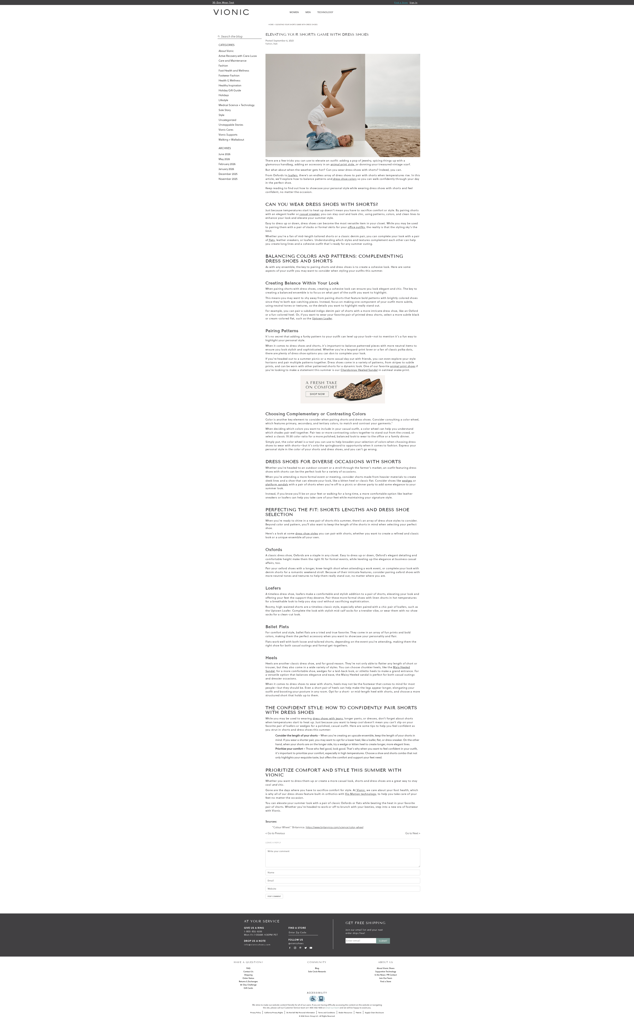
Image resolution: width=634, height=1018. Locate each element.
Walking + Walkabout (231, 139)
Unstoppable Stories (231, 125)
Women (294, 12)
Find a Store (401, 2)
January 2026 (226, 169)
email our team (332, 1007)
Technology (325, 12)
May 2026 (224, 159)
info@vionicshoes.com (257, 944)
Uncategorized (227, 120)
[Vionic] (232, 12)
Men (308, 12)
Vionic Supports (228, 134)
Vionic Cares (226, 129)
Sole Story (225, 110)
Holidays (224, 95)
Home (271, 24)
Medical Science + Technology (236, 105)
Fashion (223, 65)
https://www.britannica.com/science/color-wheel (334, 827)
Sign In (413, 2)
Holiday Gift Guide (230, 90)
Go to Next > (412, 833)
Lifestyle (223, 100)
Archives (225, 148)
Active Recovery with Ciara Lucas (238, 56)
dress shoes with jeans (328, 718)
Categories (227, 45)
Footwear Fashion (229, 75)
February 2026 (227, 164)
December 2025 (228, 174)
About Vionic (226, 51)
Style (221, 115)
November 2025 (228, 179)
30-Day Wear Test (223, 2)
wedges (407, 480)
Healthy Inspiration (230, 85)
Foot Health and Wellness (234, 70)
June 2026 (224, 154)
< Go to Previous (275, 833)
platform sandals (276, 484)
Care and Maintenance (233, 60)
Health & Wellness (229, 80)
